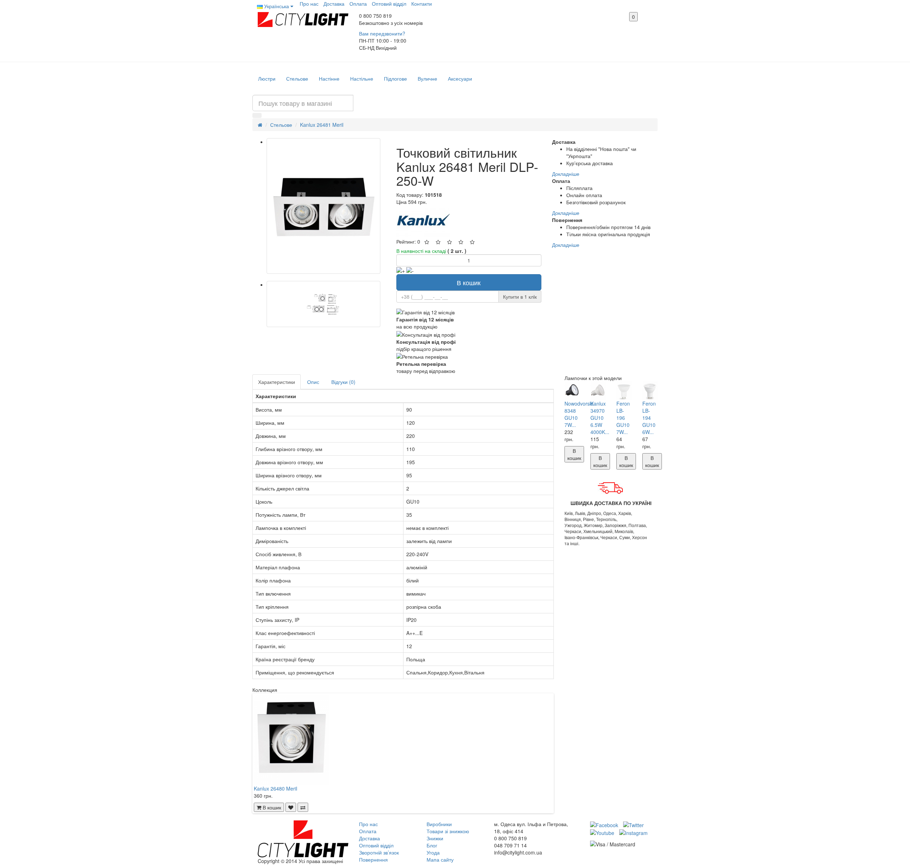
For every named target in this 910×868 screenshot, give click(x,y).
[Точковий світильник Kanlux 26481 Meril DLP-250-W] (323, 206)
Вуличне (427, 78)
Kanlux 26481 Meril (321, 124)
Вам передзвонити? (382, 33)
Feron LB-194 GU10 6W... (649, 417)
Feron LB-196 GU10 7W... (623, 417)
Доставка (333, 3)
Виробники (439, 824)
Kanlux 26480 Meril (275, 788)
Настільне (361, 78)
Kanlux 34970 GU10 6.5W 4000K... (599, 417)
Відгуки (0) (343, 381)
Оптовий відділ (389, 3)
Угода (433, 852)
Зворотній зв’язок (379, 852)
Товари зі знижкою (448, 831)
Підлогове (395, 78)
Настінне (329, 78)
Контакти (421, 3)
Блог (432, 845)
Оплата (358, 3)
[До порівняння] (303, 807)
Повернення (373, 859)
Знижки (435, 838)
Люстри (266, 78)
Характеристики (276, 381)
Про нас (309, 3)
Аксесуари (460, 78)
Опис (313, 381)
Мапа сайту (440, 859)
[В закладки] (290, 807)
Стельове (297, 78)
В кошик (469, 282)
